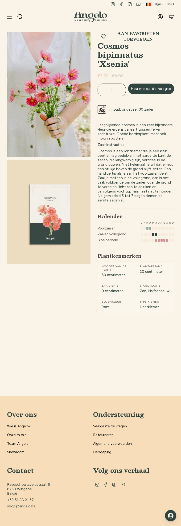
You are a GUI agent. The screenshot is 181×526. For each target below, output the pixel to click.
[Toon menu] (9, 16)
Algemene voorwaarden (112, 444)
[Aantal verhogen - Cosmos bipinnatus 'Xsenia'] (120, 90)
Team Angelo (18, 444)
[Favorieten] (151, 16)
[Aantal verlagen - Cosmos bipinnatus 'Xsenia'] (103, 90)
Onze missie (17, 435)
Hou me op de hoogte (151, 89)
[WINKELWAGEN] (171, 16)
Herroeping (102, 452)
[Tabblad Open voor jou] (170, 515)
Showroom (16, 452)
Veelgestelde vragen (110, 426)
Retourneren (103, 435)
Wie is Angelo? (19, 426)
